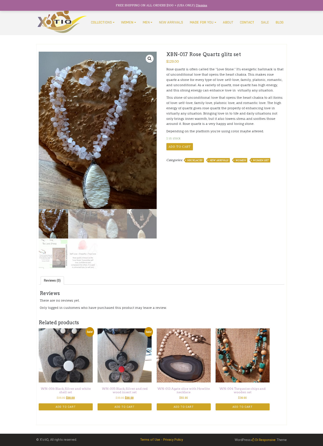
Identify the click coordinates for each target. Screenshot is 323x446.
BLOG (279, 22)
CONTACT (247, 22)
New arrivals (218, 160)
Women (240, 160)
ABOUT (228, 22)
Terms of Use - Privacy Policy (161, 440)
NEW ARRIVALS (171, 22)
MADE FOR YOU (201, 22)
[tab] (52, 280)
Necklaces (194, 160)
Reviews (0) (52, 280)
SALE (265, 22)
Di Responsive (265, 440)
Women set (261, 160)
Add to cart (180, 147)
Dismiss (201, 5)
